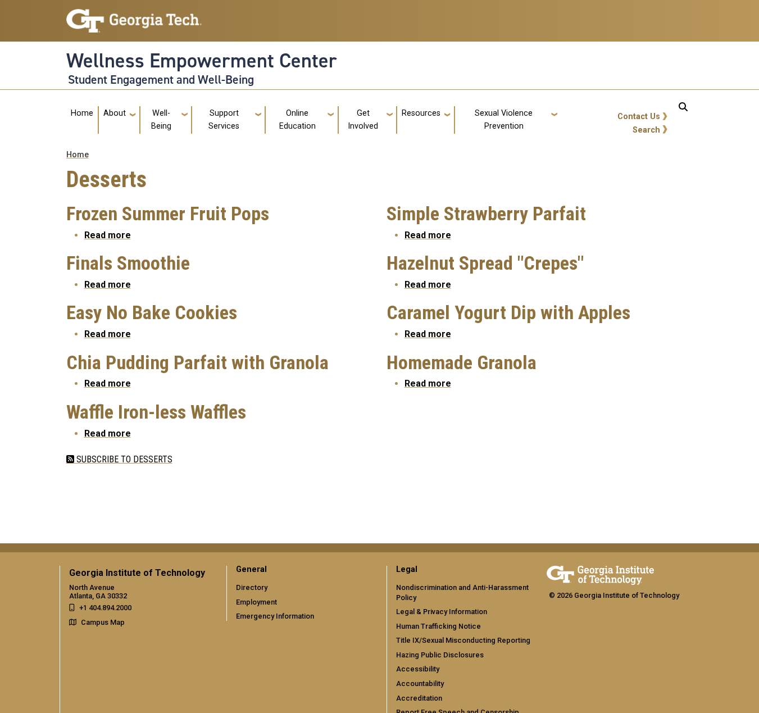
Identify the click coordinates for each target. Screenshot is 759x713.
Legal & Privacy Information (441, 611)
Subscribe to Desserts (123, 459)
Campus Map (103, 622)
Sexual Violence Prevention (504, 119)
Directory (251, 587)
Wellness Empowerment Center (201, 61)
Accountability (420, 683)
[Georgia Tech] (600, 573)
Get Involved (363, 119)
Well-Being (161, 119)
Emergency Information (275, 616)
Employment (256, 602)
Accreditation (419, 698)
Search (646, 130)
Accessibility (417, 669)
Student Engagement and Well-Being (161, 80)
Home (82, 113)
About (114, 113)
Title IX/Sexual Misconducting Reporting (463, 640)
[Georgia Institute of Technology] (134, 16)
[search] (683, 120)
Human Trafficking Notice (438, 626)
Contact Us (638, 116)
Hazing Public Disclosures (440, 655)
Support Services (223, 119)
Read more (107, 235)
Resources (421, 113)
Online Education (297, 119)
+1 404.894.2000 (105, 607)
